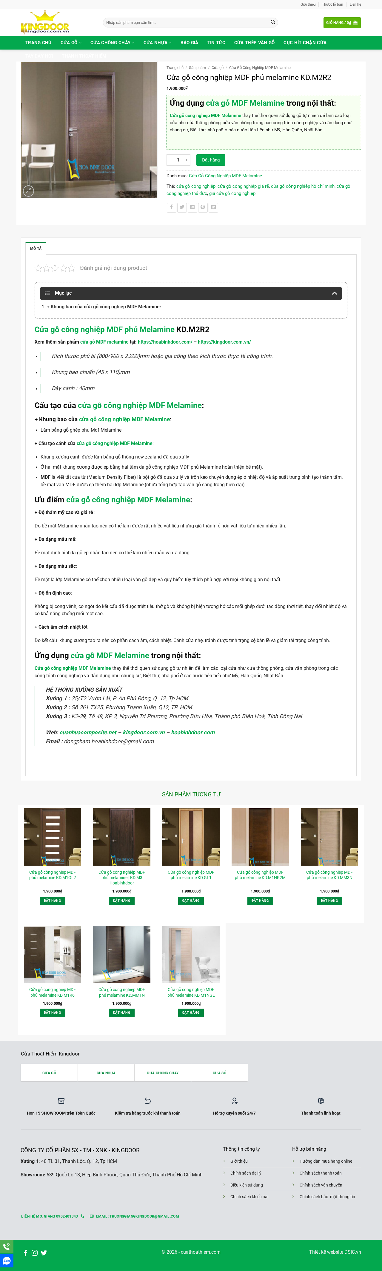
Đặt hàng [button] (52, 901)
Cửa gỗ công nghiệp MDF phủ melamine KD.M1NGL (191, 992)
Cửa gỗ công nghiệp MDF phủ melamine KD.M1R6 (52, 992)
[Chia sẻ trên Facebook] (171, 208)
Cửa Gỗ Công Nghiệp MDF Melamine (260, 67)
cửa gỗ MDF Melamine (245, 103)
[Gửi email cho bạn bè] (192, 208)
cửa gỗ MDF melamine (104, 342)
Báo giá (189, 42)
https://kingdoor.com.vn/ (224, 342)
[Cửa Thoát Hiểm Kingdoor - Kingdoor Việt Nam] (57, 22)
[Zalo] (6, 1260)
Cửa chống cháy (110, 42)
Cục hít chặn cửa (305, 42)
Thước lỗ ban (332, 4)
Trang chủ (38, 42)
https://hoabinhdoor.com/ (165, 342)
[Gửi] (273, 22)
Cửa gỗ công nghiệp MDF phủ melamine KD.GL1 (191, 875)
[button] (342, 22)
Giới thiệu (308, 4)
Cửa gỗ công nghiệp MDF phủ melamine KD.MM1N (121, 992)
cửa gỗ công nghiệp (195, 186)
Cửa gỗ (69, 42)
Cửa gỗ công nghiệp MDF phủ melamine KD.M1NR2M (260, 875)
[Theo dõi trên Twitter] (44, 1253)
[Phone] (6, 1246)
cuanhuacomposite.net (87, 732)
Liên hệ (355, 4)
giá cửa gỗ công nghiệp (232, 193)
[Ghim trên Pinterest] (203, 208)
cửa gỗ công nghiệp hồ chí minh (303, 186)
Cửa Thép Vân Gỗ (254, 42)
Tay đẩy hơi (39, 56)
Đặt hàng (211, 160)
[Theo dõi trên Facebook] (25, 1253)
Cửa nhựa (155, 42)
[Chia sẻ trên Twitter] (182, 208)
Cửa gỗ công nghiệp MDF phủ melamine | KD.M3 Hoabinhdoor (121, 877)
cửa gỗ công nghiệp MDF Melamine (140, 405)
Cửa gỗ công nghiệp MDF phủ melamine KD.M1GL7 (52, 875)
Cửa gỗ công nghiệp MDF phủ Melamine (105, 329)
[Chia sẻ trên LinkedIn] (213, 208)
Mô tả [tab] (35, 248)
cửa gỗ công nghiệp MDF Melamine (124, 419)
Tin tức (216, 42)
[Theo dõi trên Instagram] (35, 1253)
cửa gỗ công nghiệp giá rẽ (243, 186)
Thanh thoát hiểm (84, 56)
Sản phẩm (197, 67)
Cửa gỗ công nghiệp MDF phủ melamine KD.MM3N (329, 875)
